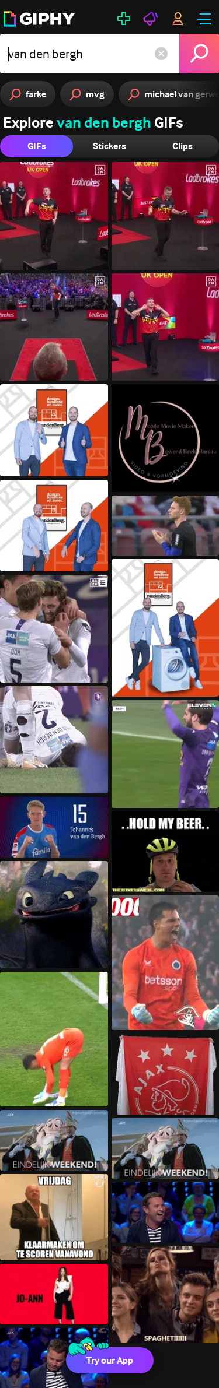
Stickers (109, 146)
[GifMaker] (124, 18)
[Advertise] (151, 18)
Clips (182, 146)
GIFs (36, 146)
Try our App (109, 1360)
